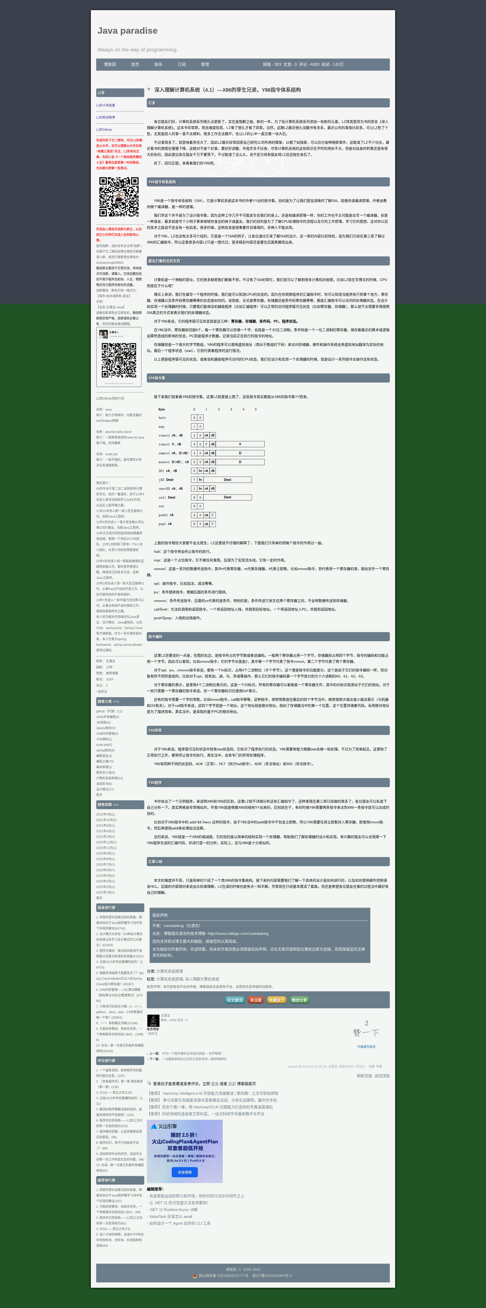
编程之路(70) (105, 761)
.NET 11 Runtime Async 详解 (173, 1209)
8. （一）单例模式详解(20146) (117, 1023)
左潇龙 (165, 1015)
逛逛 (232, 1084)
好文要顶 (234, 1000)
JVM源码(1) (104, 739)
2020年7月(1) (105, 864)
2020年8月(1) (105, 859)
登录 (215, 1084)
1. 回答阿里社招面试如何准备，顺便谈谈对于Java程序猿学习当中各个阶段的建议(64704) (119, 923)
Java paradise (127, 30)
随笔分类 (105, 701)
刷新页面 (364, 1076)
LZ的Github (104, 129)
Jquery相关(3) (105, 728)
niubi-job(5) (104, 745)
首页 (135, 64)
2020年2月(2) (105, 887)
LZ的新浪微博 (105, 117)
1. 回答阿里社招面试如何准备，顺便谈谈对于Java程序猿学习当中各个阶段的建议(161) (119, 1195)
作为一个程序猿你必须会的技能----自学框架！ (193, 1053)
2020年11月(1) (106, 848)
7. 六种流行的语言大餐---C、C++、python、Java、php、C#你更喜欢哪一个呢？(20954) (120, 1012)
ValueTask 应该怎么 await (170, 1216)
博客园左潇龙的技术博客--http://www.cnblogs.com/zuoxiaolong (216, 933)
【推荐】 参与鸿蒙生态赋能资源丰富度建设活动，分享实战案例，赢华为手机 (212, 1100)
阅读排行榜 (106, 908)
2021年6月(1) (105, 825)
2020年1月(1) (105, 892)
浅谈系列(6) (104, 784)
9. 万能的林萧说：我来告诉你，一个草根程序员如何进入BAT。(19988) (119, 1034)
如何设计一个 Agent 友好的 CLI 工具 (180, 1223)
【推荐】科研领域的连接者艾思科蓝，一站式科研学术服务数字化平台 (206, 1114)
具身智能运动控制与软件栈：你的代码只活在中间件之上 (196, 1196)
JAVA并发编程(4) (107, 717)
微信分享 (299, 1000)
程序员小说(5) (105, 772)
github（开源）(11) (109, 711)
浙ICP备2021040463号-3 (272, 1276)
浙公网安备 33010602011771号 (223, 1276)
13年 (109, 667)
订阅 (182, 64)
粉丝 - (168, 1020)
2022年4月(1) (105, 814)
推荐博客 (112, 673)
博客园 (110, 64)
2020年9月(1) (105, 853)
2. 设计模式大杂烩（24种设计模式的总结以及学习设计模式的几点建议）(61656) (119, 939)
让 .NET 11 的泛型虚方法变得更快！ (179, 1203)
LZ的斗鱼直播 (105, 105)
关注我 (255, 1000)
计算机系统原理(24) (109, 778)
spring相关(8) (105, 750)
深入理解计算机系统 (202, 979)
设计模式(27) (105, 789)
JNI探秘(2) (103, 722)
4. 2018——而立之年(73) (113, 1229)
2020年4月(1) (105, 881)
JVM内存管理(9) (107, 733)
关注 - (182, 1020)
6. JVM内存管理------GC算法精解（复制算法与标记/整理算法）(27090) (119, 995)
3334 (109, 679)
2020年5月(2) (105, 876)
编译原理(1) (104, 767)
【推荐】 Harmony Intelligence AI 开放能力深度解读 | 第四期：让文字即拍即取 (212, 1093)
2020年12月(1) (106, 842)
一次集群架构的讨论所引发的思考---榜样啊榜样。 (195, 1059)
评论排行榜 (106, 1061)
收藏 (372, 1066)
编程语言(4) (104, 756)
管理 (205, 64)
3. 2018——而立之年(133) (114, 1092)
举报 (379, 1066)
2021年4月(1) (105, 831)
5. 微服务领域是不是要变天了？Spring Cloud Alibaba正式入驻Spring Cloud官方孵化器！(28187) (120, 978)
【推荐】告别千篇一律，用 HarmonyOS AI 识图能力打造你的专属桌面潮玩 (210, 1107)
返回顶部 (382, 1076)
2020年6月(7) (105, 870)
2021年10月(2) (106, 820)
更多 (99, 795)
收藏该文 (276, 1000)
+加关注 (152, 1033)
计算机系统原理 (169, 971)
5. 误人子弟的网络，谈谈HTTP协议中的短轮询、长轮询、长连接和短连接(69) (120, 1240)
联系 (158, 64)
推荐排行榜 (106, 1180)
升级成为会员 (366, 1047)
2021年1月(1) (105, 837)
